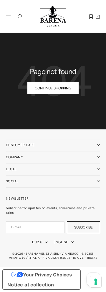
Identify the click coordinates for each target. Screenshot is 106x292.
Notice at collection (30, 285)
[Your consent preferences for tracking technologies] (95, 281)
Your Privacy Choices (47, 275)
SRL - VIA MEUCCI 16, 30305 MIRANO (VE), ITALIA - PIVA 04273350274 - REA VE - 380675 (53, 256)
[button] (91, 16)
